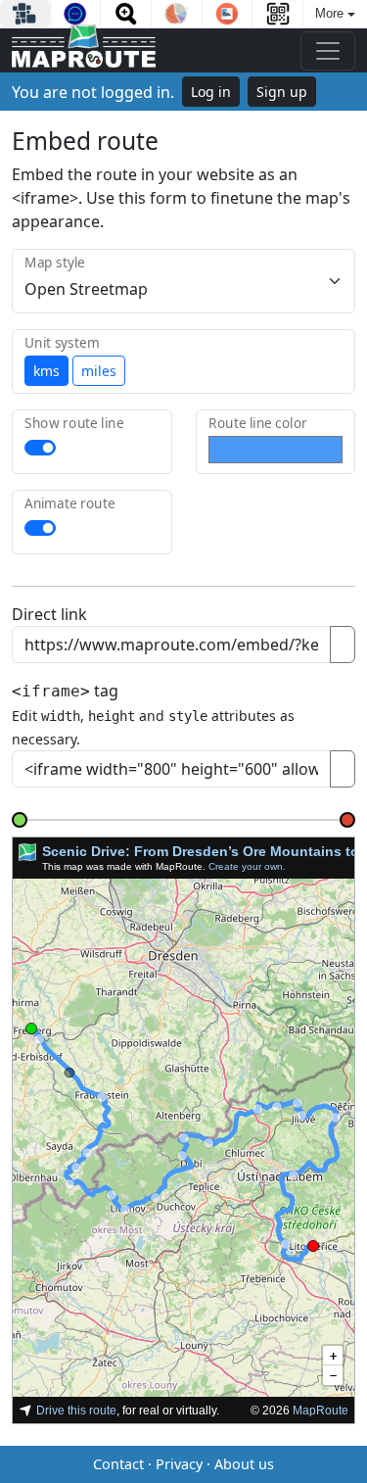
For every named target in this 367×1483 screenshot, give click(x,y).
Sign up (281, 91)
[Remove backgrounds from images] (227, 13)
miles (98, 370)
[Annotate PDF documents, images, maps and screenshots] (76, 13)
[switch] (40, 447)
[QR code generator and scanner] (277, 13)
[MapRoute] (84, 50)
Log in (211, 91)
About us (244, 1464)
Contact (118, 1464)
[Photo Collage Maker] (25, 13)
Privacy (179, 1464)
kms (46, 370)
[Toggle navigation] (327, 51)
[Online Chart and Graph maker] (177, 13)
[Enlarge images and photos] (126, 13)
